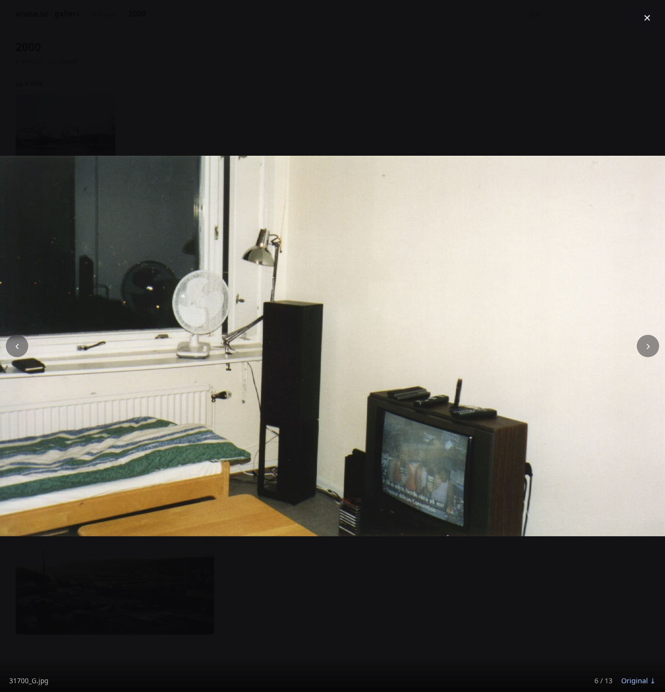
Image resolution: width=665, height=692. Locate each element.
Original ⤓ (638, 680)
